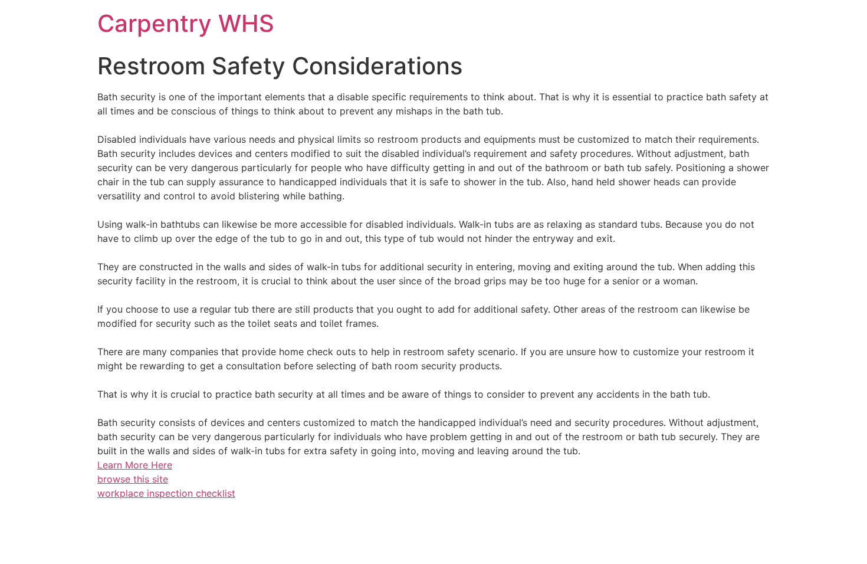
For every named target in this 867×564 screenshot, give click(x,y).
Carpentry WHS (185, 23)
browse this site (132, 479)
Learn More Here (134, 465)
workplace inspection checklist (166, 493)
